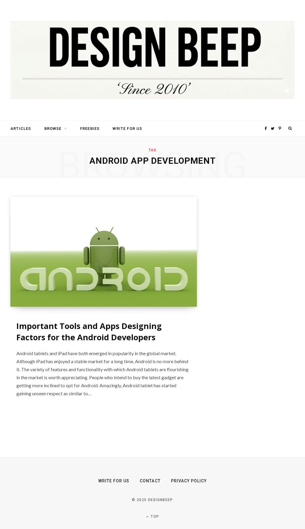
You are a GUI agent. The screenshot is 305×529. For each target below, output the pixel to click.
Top (154, 516)
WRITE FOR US (127, 128)
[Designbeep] (152, 60)
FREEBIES (89, 128)
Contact (150, 480)
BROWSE (53, 128)
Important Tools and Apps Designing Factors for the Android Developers (89, 331)
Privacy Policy (189, 480)
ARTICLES (20, 128)
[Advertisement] (259, 286)
